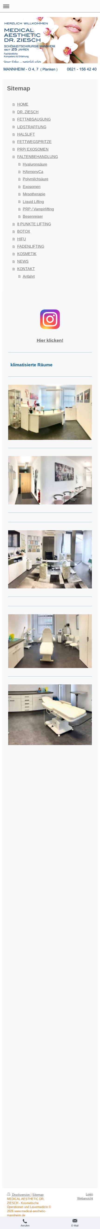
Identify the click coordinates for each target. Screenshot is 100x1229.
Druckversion (21, 1194)
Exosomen (31, 187)
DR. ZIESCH (28, 112)
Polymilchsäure (35, 179)
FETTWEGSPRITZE (34, 142)
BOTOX (23, 231)
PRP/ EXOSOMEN (33, 149)
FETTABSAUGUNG (34, 119)
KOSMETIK (27, 254)
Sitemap (37, 1194)
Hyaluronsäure (35, 164)
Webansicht (85, 1198)
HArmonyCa (33, 172)
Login (89, 1194)
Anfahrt (29, 276)
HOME (22, 104)
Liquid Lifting (33, 202)
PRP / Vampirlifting (38, 209)
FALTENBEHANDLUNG (37, 157)
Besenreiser (33, 216)
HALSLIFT (26, 134)
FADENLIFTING (30, 246)
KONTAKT (26, 269)
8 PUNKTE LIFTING (34, 224)
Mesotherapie (34, 194)
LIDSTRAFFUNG (31, 127)
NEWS (23, 261)
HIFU (21, 239)
